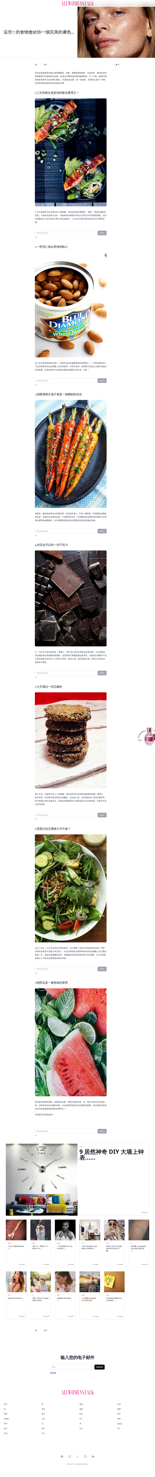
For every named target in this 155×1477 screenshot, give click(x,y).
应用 (5, 1433)
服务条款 (53, 1373)
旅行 (43, 1428)
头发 (43, 1419)
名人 (81, 1419)
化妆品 (119, 1423)
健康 (45, 64)
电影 (5, 1414)
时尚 (81, 1414)
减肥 (119, 1419)
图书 (43, 1414)
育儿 (43, 1433)
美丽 (43, 1409)
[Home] (36, 64)
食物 (81, 1404)
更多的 (102, 233)
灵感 (119, 1404)
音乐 (81, 1428)
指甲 (119, 1414)
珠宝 (5, 1404)
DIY (118, 1428)
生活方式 (99, 1367)
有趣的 (6, 1419)
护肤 (5, 1423)
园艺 (5, 1428)
